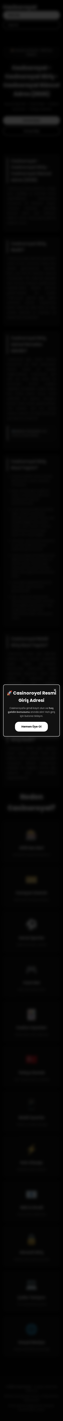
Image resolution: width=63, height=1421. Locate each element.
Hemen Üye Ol (31, 726)
